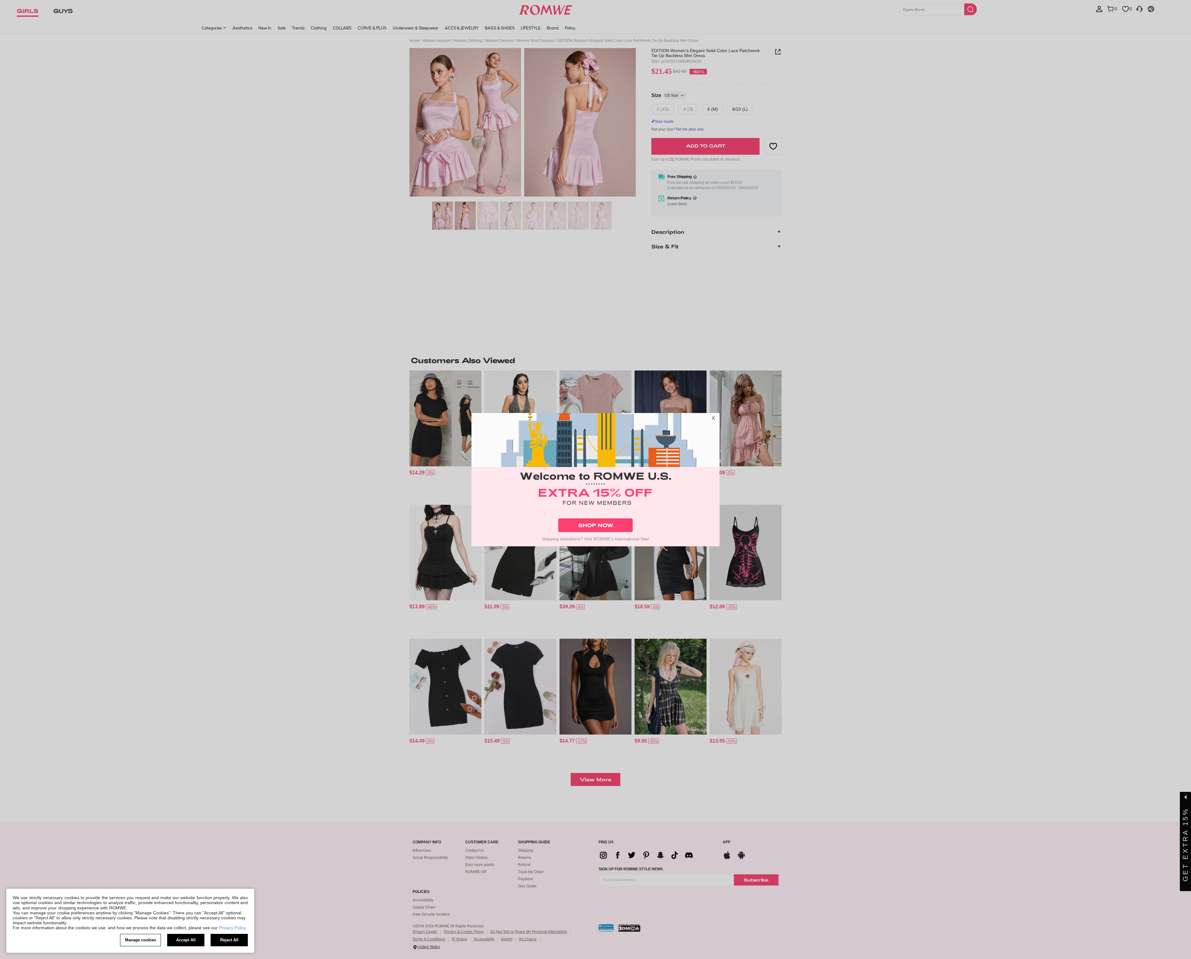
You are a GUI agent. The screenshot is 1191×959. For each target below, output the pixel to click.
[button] (713, 419)
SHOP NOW (595, 525)
